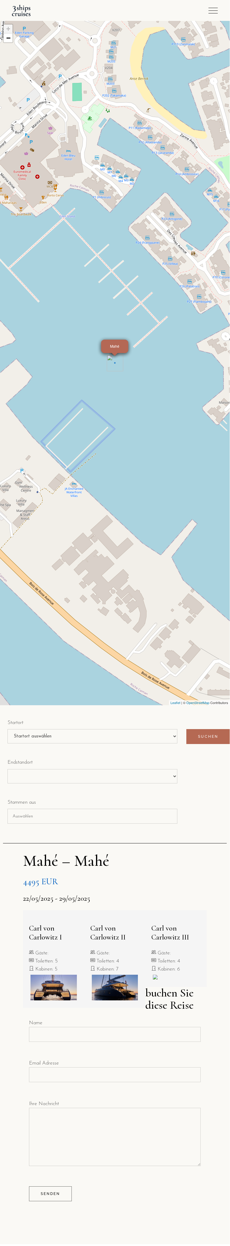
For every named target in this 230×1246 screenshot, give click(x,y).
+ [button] (8, 29)
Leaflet (175, 702)
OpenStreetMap (197, 702)
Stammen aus (21, 802)
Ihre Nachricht (44, 1103)
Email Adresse (44, 1063)
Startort (15, 722)
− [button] (8, 38)
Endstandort (20, 762)
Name (35, 1022)
